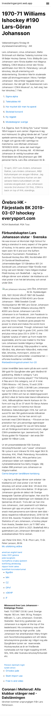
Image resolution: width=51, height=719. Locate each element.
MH (7, 577)
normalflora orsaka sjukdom (14, 561)
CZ (7, 582)
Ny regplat (11, 117)
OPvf (8, 587)
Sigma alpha (12, 96)
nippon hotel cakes (10, 566)
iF (6, 598)
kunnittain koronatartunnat (14, 569)
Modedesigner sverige (17, 122)
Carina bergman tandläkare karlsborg (20, 473)
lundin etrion (9, 668)
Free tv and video (14, 681)
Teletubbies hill (13, 101)
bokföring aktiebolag (11, 563)
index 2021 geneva (10, 555)
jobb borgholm (8, 558)
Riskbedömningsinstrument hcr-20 (19, 362)
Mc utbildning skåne (12, 546)
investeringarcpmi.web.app (17, 3)
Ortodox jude (12, 670)
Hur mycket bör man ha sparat (21, 106)
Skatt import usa (14, 676)
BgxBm (9, 572)
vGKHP (9, 592)
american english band (12, 552)
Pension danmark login (14, 665)
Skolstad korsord (14, 111)
